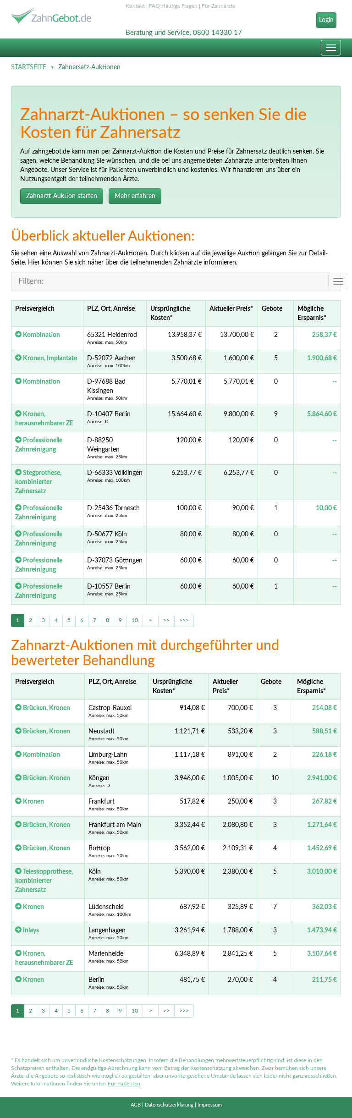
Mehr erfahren (135, 196)
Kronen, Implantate (49, 358)
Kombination (41, 335)
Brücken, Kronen (46, 708)
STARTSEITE (28, 67)
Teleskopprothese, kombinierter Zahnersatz (44, 881)
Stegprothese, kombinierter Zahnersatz (38, 482)
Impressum (210, 1104)
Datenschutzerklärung (169, 1104)
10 (135, 620)
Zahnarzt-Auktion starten (61, 196)
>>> (184, 620)
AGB (136, 1104)
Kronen (33, 802)
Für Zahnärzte (218, 6)
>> (166, 620)
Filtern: (31, 281)
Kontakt (135, 6)
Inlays (30, 930)
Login (326, 20)
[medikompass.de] (61, 16)
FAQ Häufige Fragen (173, 6)
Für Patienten (124, 1083)
